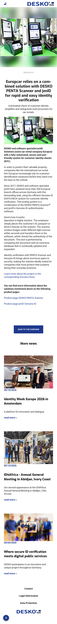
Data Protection (28, 603)
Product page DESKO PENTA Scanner (23, 297)
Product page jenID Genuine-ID (20, 303)
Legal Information (28, 595)
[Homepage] (40, 4)
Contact (28, 588)
